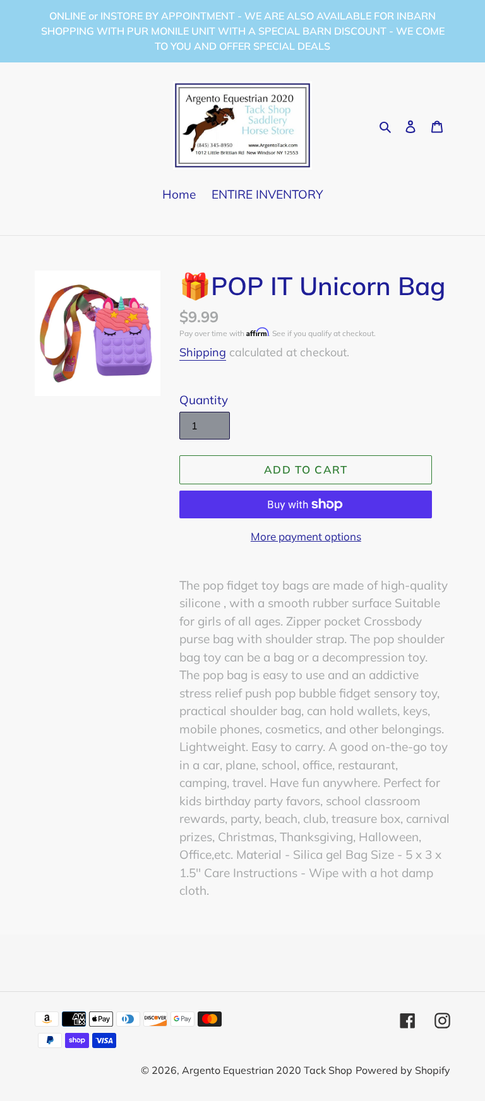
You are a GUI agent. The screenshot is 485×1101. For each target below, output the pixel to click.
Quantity (203, 399)
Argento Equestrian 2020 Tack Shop (267, 1070)
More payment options (306, 536)
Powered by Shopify (403, 1070)
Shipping (202, 352)
